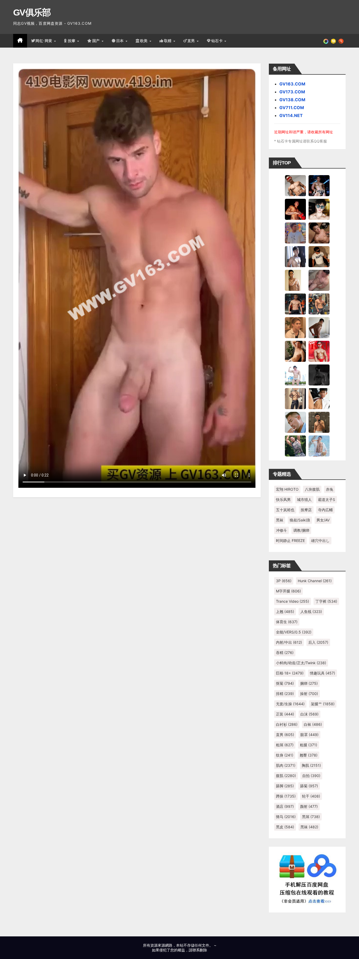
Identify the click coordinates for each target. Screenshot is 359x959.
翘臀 (308, 755)
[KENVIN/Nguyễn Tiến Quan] (319, 185)
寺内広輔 (325, 510)
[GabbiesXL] (295, 422)
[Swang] (295, 209)
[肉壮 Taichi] (295, 445)
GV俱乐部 (32, 12)
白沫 (309, 714)
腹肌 (286, 775)
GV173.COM (292, 91)
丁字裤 (326, 601)
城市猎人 (304, 499)
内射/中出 (289, 642)
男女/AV (323, 520)
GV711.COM (291, 107)
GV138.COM (292, 99)
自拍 (311, 775)
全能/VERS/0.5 (293, 632)
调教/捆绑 (301, 530)
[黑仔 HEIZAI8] (319, 303)
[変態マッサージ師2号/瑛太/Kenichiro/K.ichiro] (295, 280)
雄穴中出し (320, 540)
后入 (318, 642)
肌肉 (285, 765)
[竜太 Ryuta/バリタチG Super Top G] (319, 256)
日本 (120, 40)
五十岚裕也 (285, 510)
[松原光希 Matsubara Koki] (319, 232)
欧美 (144, 40)
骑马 (286, 816)
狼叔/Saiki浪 (300, 520)
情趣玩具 (322, 673)
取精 (168, 40)
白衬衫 (287, 724)
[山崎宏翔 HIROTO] (295, 185)
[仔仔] (319, 374)
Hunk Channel (315, 581)
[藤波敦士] (319, 445)
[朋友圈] (326, 41)
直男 (191, 40)
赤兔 (329, 489)
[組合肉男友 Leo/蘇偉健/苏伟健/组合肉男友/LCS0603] (295, 232)
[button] (341, 40)
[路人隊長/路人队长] (295, 398)
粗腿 (308, 745)
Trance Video (292, 601)
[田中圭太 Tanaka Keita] (295, 351)
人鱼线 (311, 611)
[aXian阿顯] (319, 422)
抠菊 (285, 683)
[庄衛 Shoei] (319, 351)
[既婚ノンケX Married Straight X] (319, 280)
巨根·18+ (290, 673)
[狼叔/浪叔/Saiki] (319, 209)
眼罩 (309, 734)
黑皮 (285, 827)
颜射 (309, 806)
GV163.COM (292, 84)
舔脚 (285, 786)
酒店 (285, 806)
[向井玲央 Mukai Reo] (319, 398)
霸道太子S (326, 499)
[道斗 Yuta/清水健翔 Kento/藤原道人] (295, 327)
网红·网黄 (44, 40)
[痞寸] (295, 303)
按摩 (72, 40)
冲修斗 (281, 530)
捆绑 (309, 683)
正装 (285, 714)
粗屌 (285, 745)
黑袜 (279, 520)
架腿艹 (323, 704)
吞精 (285, 652)
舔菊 (309, 786)
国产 (96, 40)
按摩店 (306, 510)
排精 (285, 693)
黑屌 (311, 816)
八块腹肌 (312, 489)
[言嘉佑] (295, 256)
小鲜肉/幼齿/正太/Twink (301, 663)
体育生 (287, 622)
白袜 (313, 724)
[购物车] (333, 41)
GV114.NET (291, 115)
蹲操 (286, 796)
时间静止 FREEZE (290, 540)
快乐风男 (283, 499)
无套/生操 (290, 704)
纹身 (284, 755)
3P (283, 581)
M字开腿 (288, 591)
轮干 (311, 796)
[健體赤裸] (295, 374)
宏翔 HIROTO (287, 489)
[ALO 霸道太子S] (319, 327)
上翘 (285, 611)
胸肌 (311, 765)
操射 (309, 693)
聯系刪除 (199, 950)
